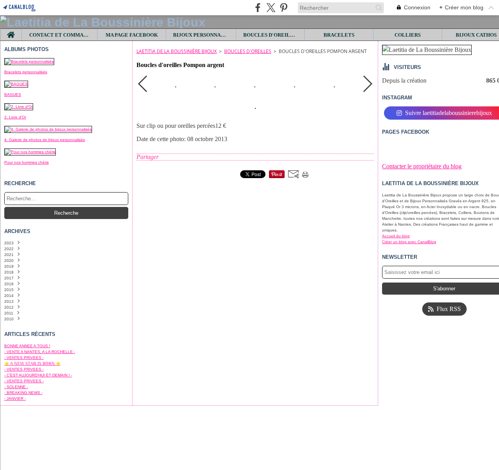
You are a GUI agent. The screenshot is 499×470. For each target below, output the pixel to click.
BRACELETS (339, 34)
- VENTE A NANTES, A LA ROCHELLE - (39, 352)
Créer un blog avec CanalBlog (409, 242)
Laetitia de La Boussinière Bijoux (176, 51)
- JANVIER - (15, 398)
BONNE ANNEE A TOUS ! (27, 346)
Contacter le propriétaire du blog (422, 166)
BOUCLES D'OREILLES (270, 34)
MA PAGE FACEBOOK (132, 34)
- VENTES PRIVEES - (24, 357)
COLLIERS (408, 34)
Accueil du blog (396, 236)
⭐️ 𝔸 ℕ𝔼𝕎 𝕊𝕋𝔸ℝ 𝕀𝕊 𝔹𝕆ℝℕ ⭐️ (32, 363)
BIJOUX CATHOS (476, 34)
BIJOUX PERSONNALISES (201, 34)
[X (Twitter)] (271, 7)
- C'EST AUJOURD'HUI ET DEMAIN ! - (38, 375)
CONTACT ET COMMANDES (59, 34)
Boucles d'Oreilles (247, 51)
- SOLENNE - (16, 387)
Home (11, 31)
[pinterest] (283, 7)
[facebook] (258, 7)
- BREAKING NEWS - (23, 392)
